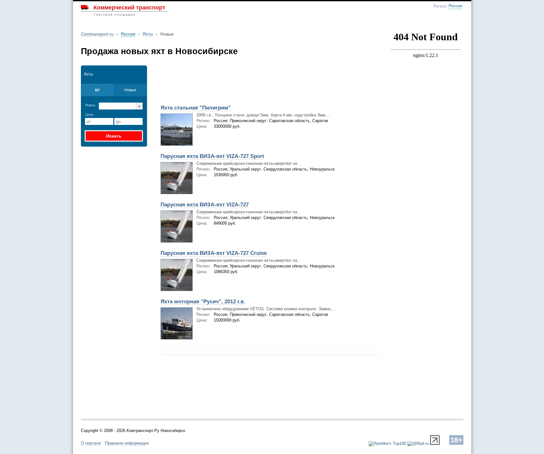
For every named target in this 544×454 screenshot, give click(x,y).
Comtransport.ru (97, 33)
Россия (455, 6)
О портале (91, 443)
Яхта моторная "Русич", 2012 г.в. (203, 302)
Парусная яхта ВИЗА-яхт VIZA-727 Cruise (214, 253)
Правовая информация (127, 443)
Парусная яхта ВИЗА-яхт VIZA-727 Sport (212, 156)
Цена (89, 114)
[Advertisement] (230, 81)
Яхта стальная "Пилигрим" (196, 108)
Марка (90, 105)
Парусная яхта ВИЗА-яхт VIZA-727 (205, 205)
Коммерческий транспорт (129, 7)
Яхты (148, 33)
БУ (97, 90)
